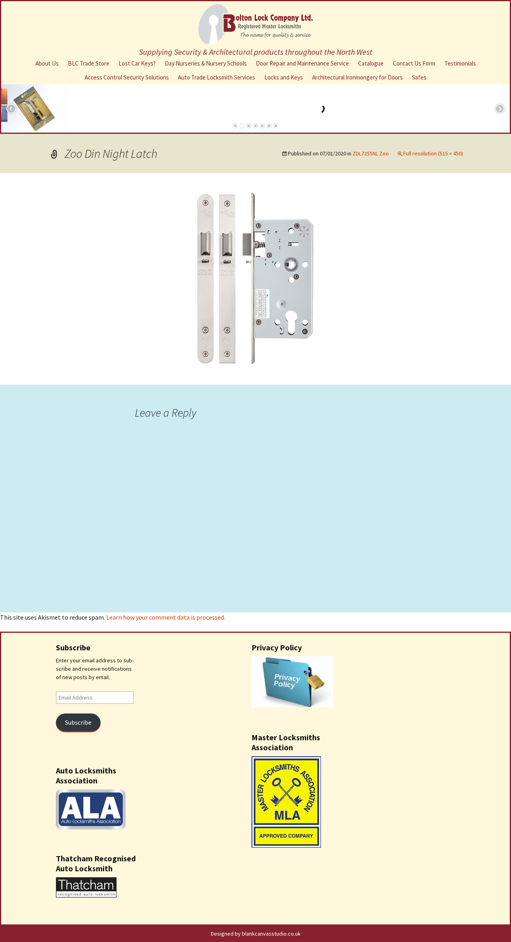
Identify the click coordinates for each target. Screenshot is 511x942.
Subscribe (78, 722)
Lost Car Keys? (137, 63)
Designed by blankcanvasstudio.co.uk (256, 933)
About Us (47, 63)
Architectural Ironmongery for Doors (357, 77)
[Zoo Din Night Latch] (255, 278)
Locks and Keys (283, 77)
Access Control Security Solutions (127, 77)
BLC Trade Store (88, 63)
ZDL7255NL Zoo (371, 153)
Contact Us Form (414, 63)
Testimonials (460, 63)
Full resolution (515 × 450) (433, 153)
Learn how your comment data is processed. (165, 617)
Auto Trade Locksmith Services (216, 77)
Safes (419, 77)
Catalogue (371, 63)
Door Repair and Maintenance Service (302, 63)
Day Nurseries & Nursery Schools (206, 63)
